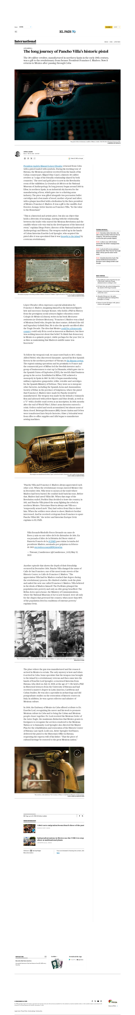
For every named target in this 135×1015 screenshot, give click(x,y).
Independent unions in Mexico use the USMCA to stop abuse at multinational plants (60, 839)
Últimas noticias (101, 229)
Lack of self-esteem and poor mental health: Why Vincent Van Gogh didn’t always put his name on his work (108, 251)
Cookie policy (39, 1011)
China (111, 42)
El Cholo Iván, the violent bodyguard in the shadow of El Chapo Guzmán (109, 286)
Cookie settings (31, 1011)
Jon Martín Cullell (42, 842)
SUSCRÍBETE (109, 27)
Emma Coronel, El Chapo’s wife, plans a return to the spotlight (109, 303)
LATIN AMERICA (28, 48)
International (25, 41)
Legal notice (17, 1011)
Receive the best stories (24, 961)
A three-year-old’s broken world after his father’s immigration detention (107, 243)
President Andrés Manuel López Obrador (43, 166)
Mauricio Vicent (41, 828)
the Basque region (75, 360)
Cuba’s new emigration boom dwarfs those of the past (60, 825)
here (58, 853)
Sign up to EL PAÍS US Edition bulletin (36, 816)
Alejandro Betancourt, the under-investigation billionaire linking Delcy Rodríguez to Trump (108, 297)
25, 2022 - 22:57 (33, 153)
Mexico (106, 42)
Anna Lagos (28, 152)
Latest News (117, 42)
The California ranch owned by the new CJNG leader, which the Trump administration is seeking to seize (109, 281)
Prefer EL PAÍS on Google (77, 158)
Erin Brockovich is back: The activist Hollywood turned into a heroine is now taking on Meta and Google (107, 260)
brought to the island (70, 236)
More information (28, 853)
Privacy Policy (24, 1011)
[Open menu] (16, 31)
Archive (53, 956)
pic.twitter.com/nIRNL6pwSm (48, 547)
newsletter (20, 956)
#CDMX (52, 541)
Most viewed (100, 275)
